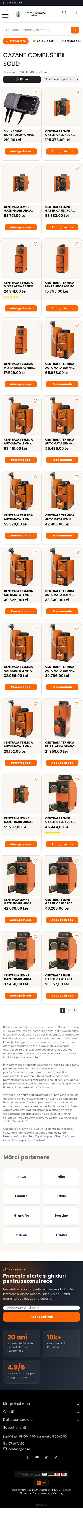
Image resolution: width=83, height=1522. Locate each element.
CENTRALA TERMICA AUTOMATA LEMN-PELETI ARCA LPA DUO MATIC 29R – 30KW (19, 744)
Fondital (22, 1196)
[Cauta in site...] (62, 14)
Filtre (23, 79)
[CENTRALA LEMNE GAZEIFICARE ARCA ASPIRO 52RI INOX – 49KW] (62, 952)
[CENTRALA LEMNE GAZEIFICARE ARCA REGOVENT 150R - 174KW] (62, 183)
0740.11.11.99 (14, 2)
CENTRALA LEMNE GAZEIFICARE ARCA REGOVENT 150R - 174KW (59, 208)
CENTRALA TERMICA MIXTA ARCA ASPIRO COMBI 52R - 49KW (18, 284)
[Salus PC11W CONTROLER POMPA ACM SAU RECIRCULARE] (21, 107)
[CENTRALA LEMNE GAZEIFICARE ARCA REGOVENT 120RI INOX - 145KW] (21, 183)
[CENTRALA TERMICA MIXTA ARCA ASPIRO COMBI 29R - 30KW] (62, 259)
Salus (61, 1196)
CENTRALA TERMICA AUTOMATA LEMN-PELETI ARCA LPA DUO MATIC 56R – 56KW (19, 593)
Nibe (61, 1177)
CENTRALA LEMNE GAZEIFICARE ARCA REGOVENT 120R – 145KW (17, 820)
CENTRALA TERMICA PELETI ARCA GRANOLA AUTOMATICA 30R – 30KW (61, 744)
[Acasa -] (31, 14)
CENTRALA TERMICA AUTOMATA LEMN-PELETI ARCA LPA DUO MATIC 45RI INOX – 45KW (60, 593)
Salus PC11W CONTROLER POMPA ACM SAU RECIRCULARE (20, 133)
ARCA (21, 1177)
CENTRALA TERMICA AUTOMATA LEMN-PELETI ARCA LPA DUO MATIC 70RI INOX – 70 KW (61, 441)
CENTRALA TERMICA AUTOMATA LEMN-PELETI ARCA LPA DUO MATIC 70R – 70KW (19, 517)
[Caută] (75, 30)
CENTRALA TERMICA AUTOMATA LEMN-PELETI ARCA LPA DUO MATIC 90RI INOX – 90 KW (61, 365)
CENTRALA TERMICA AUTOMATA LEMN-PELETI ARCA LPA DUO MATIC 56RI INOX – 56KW (60, 517)
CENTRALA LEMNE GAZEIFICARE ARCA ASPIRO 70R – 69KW (18, 977)
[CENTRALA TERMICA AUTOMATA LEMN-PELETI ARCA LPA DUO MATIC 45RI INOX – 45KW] (62, 567)
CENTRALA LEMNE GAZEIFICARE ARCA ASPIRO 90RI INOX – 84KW (59, 820)
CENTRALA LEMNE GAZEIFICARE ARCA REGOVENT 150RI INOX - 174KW (61, 133)
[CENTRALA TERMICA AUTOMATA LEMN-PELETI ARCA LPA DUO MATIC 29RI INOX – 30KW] (62, 643)
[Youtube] (36, 1457)
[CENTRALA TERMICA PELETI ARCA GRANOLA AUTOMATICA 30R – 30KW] (62, 719)
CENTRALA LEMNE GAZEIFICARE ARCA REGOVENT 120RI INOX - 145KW (20, 208)
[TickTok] (46, 1457)
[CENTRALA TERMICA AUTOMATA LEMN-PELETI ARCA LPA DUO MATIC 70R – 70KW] (21, 491)
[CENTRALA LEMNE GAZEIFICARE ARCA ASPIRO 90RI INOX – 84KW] (62, 794)
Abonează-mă (41, 1317)
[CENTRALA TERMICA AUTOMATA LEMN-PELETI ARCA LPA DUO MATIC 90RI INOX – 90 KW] (62, 340)
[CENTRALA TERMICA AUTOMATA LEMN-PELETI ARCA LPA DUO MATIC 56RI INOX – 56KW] (62, 491)
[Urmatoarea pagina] (74, 1010)
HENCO (21, 1235)
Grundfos (22, 1215)
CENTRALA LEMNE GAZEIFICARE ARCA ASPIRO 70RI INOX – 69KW (59, 901)
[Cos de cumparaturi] (73, 14)
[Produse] (5, 16)
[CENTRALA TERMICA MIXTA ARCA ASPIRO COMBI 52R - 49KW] (21, 259)
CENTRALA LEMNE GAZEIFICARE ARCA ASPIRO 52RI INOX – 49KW (59, 977)
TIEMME (61, 1235)
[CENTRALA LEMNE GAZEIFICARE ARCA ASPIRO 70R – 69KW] (21, 952)
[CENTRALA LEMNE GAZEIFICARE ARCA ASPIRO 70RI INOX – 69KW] (62, 876)
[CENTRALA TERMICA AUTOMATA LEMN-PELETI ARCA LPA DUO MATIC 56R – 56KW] (21, 567)
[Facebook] (27, 1457)
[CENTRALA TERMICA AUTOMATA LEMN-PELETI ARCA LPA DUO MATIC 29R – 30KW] (21, 719)
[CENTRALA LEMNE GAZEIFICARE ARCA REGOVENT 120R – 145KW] (21, 794)
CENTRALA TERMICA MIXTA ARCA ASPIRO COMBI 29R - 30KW (60, 284)
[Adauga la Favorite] (35, 92)
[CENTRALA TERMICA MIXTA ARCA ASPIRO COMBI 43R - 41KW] (21, 340)
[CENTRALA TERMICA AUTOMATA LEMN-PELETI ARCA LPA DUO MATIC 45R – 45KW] (21, 643)
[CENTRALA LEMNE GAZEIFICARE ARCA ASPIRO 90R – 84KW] (21, 876)
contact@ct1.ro (19, 1449)
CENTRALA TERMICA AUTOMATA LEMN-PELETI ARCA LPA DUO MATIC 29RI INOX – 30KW (60, 668)
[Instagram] (55, 1457)
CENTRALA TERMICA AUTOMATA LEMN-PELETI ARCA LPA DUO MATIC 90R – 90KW (19, 441)
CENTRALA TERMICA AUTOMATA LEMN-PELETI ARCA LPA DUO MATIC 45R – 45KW (19, 668)
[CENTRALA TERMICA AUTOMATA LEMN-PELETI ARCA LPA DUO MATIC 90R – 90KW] (21, 416)
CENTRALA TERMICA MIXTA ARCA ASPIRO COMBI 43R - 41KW (18, 365)
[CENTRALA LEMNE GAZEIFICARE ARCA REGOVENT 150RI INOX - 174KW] (62, 107)
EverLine (61, 1215)
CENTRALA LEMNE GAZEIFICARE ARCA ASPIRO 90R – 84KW (18, 901)
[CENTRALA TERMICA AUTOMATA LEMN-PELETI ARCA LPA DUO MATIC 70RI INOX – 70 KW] (62, 416)
